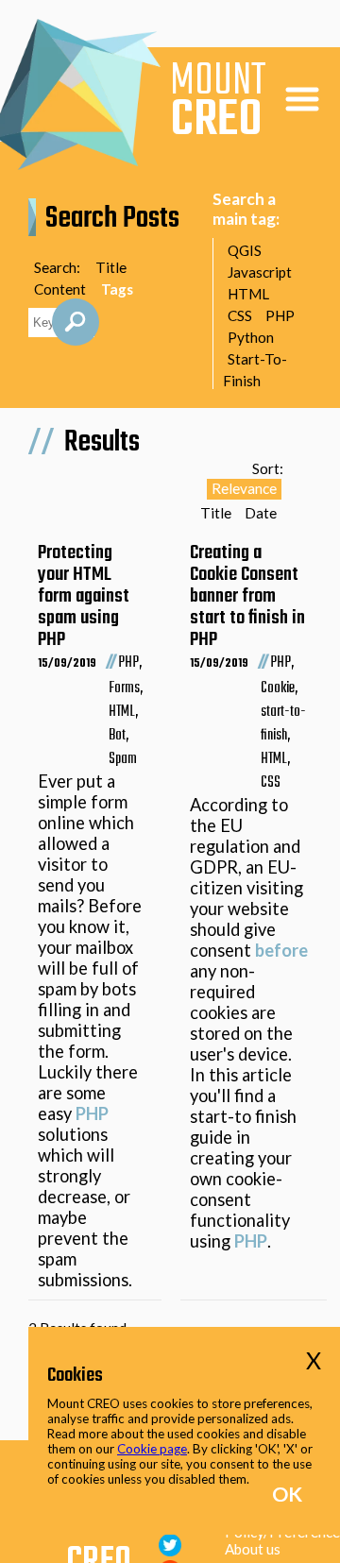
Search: (57, 267)
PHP (280, 315)
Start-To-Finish (255, 369)
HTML (248, 293)
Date (261, 512)
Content (60, 288)
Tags (117, 288)
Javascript (260, 271)
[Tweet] (170, 1549)
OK (287, 1494)
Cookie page (152, 1448)
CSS (240, 315)
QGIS (245, 250)
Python (251, 337)
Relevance (244, 488)
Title (111, 267)
